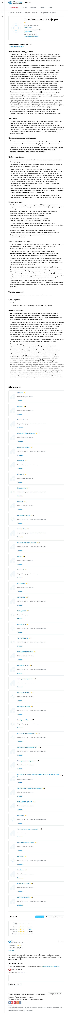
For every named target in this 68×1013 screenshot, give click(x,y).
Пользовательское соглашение (24, 997)
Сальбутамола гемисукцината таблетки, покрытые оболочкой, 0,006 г (38, 775)
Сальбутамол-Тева (23, 720)
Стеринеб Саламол (23, 883)
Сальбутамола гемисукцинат (26, 761)
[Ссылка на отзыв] (57, 941)
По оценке (49, 917)
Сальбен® (20, 570)
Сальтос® (20, 856)
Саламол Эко (21, 529)
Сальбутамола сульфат (24, 801)
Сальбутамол (28, 27)
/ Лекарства (27, 2)
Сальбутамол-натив (23, 706)
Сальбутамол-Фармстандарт (26, 733)
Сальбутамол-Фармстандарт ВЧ (27, 747)
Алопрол (20, 392)
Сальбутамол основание (25, 651)
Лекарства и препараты (23, 12)
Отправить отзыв (15, 984)
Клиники (42, 7)
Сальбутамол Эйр (22, 665)
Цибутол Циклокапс (23, 897)
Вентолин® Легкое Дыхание (26, 433)
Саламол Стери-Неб (23, 515)
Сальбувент (21, 583)
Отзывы (19, 618)
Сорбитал (20, 870)
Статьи (24, 7)
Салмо (19, 556)
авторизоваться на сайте (51, 966)
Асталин (19, 406)
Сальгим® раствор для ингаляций (27, 829)
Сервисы (33, 7)
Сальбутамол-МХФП (23, 692)
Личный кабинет (41, 994)
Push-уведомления (55, 994)
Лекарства (35, 12)
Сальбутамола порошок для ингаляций (29, 788)
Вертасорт (20, 460)
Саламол (20, 501)
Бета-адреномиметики (17, 46)
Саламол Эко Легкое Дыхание (26, 542)
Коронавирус (14, 7)
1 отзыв (19, 400)
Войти (50, 7)
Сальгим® (20, 815)
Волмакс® (20, 474)
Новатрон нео (21, 488)
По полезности (59, 917)
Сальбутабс (21, 597)
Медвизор (11, 12)
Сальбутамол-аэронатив (25, 679)
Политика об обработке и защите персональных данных (25, 999)
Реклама (11, 997)
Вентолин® (20, 420)
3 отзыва (20, 428)
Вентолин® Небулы (23, 447)
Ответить (11, 950)
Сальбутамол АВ (22, 638)
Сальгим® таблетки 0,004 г (25, 842)
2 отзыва (20, 864)
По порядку (40, 917)
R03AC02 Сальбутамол (31, 36)
